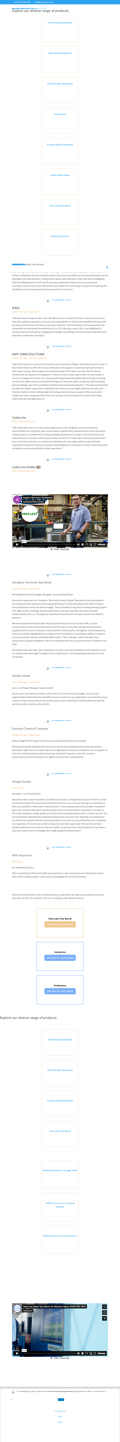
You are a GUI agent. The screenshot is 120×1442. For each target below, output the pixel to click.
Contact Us (60, 1411)
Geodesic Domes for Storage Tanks (60, 1170)
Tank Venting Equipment (60, 22)
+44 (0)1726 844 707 (22, 2)
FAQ (60, 1416)
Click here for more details (60, 924)
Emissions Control (60, 236)
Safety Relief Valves (60, 175)
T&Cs (60, 1422)
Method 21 (60, 1235)
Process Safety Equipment (60, 144)
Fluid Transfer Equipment (60, 83)
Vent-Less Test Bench (60, 205)
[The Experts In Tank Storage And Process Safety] (60, 299)
